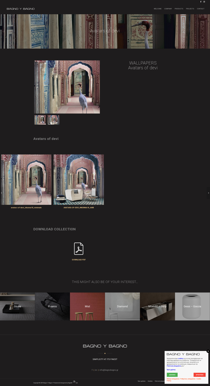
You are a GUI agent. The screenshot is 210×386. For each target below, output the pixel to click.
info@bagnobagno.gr (109, 370)
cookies (180, 358)
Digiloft (70, 383)
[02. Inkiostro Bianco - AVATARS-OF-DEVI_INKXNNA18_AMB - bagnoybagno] (53, 120)
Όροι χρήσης (171, 369)
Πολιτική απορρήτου (174, 366)
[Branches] (208, 193)
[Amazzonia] (1, 193)
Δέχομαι (172, 375)
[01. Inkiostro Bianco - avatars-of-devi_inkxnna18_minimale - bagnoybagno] (67, 87)
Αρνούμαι (199, 375)
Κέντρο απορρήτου (173, 379)
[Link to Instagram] (204, 1)
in (96, 370)
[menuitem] (157, 8)
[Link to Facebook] (200, 1)
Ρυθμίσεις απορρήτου (187, 379)
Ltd (77, 383)
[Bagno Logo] (20, 8)
